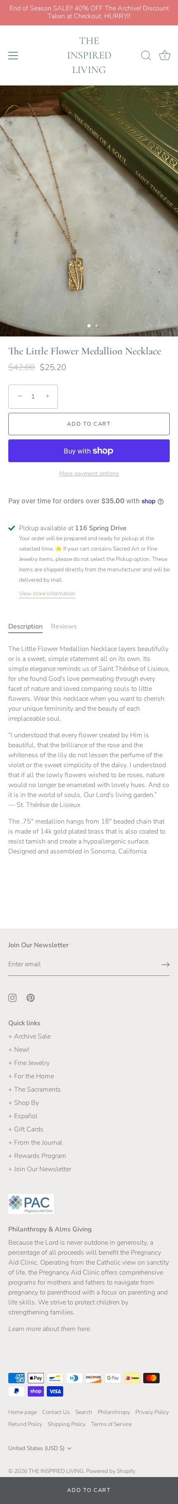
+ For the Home (31, 1076)
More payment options (89, 473)
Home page (22, 1412)
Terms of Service (111, 1424)
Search (83, 1412)
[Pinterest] (30, 997)
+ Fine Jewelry (29, 1063)
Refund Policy (25, 1424)
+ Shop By (23, 1102)
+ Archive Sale (29, 1036)
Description (25, 626)
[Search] (146, 57)
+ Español (23, 1116)
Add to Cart (89, 1490)
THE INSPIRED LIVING (89, 55)
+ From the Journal (35, 1142)
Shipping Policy (67, 1424)
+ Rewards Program (37, 1155)
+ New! (18, 1049)
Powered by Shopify (110, 1471)
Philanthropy (114, 1412)
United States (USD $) (36, 1448)
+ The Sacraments (34, 1089)
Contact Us (56, 1412)
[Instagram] (12, 997)
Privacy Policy (152, 1412)
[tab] (29, 626)
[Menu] (13, 55)
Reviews (64, 626)
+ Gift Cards (25, 1129)
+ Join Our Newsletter (39, 1169)
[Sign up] (165, 964)
